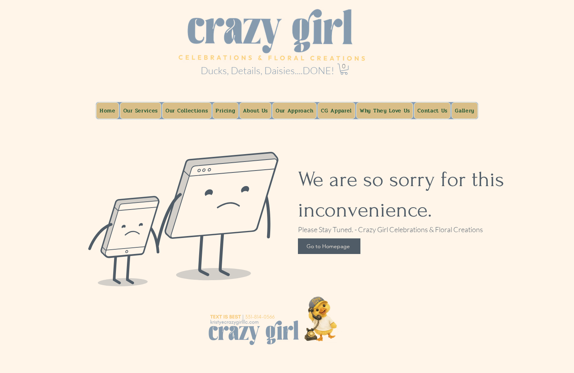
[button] (344, 69)
